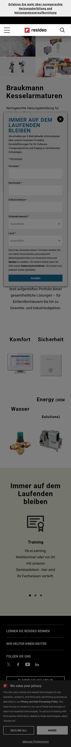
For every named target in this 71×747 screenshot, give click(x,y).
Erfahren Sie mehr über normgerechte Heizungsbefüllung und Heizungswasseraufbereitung (35, 8)
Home (36, 30)
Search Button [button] (62, 30)
